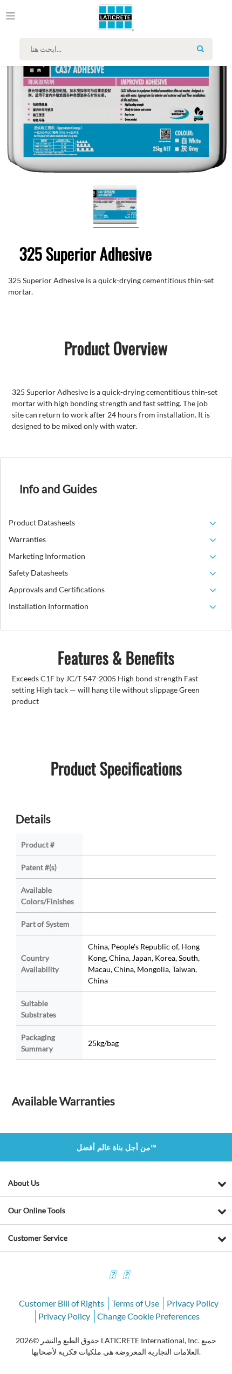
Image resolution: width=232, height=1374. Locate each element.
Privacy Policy (193, 1303)
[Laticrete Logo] (101, 17)
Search (200, 49)
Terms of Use (135, 1303)
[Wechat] (125, 1276)
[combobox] (119, 49)
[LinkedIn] (112, 1276)
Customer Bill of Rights (61, 1303)
